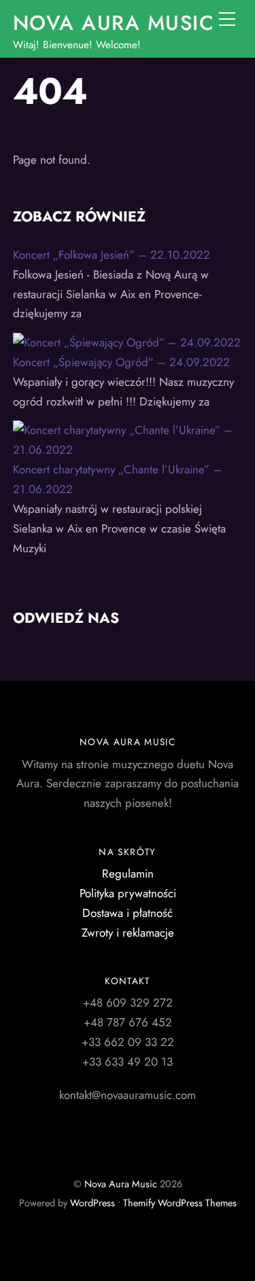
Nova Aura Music (120, 1184)
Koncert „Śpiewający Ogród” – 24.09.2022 (121, 362)
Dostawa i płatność (127, 913)
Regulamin (128, 873)
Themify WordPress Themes (180, 1203)
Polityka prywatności (128, 893)
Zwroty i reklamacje (128, 932)
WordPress (92, 1203)
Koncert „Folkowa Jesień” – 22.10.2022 (111, 255)
